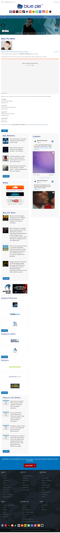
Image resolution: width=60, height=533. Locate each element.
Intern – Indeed (25, 514)
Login (57, 2)
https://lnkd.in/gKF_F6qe (45, 147)
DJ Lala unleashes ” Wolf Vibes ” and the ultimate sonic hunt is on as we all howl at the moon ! (17, 159)
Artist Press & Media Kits (27, 475)
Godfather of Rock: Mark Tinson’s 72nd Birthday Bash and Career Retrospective (17, 428)
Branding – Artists (45, 478)
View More (6, 176)
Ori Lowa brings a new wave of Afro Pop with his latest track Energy (18, 140)
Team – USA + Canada (8, 494)
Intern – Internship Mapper (28, 512)
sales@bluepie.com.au (9, 2)
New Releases (25, 487)
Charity (4, 478)
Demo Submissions (26, 509)
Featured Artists (25, 480)
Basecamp (24, 507)
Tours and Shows (26, 489)
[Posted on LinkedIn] (52, 141)
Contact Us (24, 505)
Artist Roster (25, 478)
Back (4, 130)
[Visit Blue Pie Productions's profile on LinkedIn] (35, 141)
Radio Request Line (7, 514)
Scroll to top (57, 530)
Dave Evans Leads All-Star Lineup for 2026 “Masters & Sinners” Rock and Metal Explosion (17, 405)
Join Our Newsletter (46, 492)
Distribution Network (46, 485)
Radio (4, 512)
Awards (4, 475)
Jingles (43, 489)
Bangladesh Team (7, 496)
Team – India (6, 492)
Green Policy (6, 480)
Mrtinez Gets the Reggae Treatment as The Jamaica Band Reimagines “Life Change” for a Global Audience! (17, 219)
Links (43, 507)
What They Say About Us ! (27, 519)
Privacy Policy (45, 505)
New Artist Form (25, 485)
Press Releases (6, 485)
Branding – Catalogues (46, 480)
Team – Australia (6, 487)
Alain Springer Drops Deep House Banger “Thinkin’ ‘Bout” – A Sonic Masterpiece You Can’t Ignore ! (18, 168)
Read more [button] (37, 149)
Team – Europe (6, 489)
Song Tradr (44, 509)
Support (24, 516)
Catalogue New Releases (8, 505)
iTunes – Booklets (45, 487)
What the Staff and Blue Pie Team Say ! (30, 521)
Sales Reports (45, 494)
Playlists (5, 509)
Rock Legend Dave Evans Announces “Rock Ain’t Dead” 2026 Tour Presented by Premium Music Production (17, 417)
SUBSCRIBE (29, 465)
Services (43, 496)
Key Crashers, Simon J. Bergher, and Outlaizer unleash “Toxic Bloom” (17, 149)
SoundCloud (6, 516)
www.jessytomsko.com (43, 124)
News (23, 482)
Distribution (44, 482)
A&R (43, 475)
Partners (5, 482)
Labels (4, 507)
